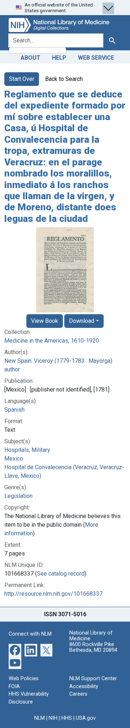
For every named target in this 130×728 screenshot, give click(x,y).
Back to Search (64, 78)
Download (81, 320)
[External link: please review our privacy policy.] (15, 649)
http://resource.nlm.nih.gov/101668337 (53, 593)
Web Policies (24, 679)
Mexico (13, 458)
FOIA (14, 686)
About (30, 57)
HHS (66, 718)
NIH (53, 718)
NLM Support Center (93, 679)
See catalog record (60, 573)
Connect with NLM (30, 634)
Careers (78, 694)
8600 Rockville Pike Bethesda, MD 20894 (93, 647)
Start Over (21, 78)
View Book (44, 320)
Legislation (18, 496)
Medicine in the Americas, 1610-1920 (51, 340)
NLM (39, 718)
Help (59, 57)
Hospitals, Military (27, 450)
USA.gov (86, 718)
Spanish (14, 409)
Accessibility (83, 686)
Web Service (96, 57)
